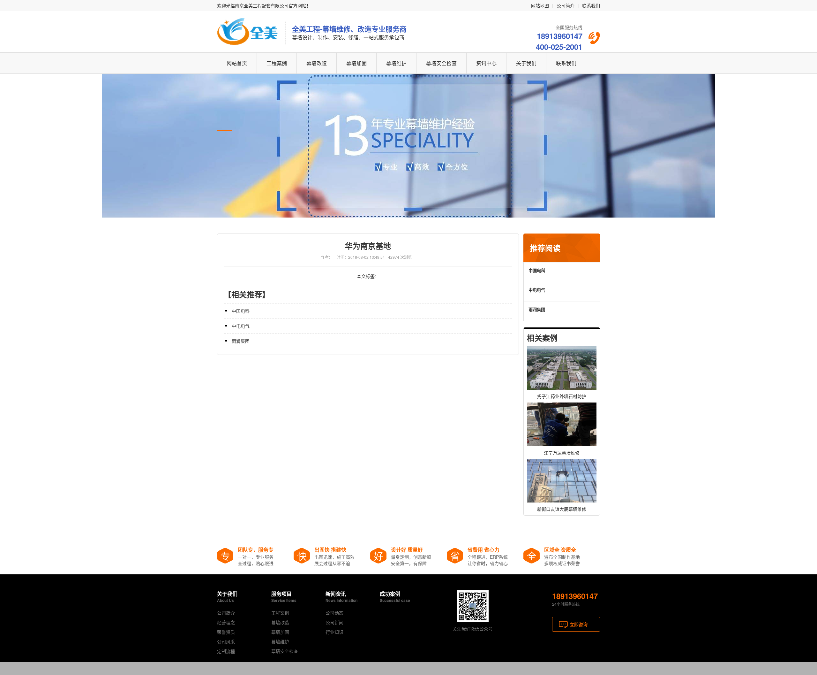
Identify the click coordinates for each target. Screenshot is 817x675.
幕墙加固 (356, 63)
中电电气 (241, 326)
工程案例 (276, 63)
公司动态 (334, 613)
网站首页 (237, 63)
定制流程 (226, 651)
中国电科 (241, 311)
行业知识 (334, 632)
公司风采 (226, 641)
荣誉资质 (226, 632)
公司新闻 (334, 622)
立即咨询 (579, 624)
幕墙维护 (396, 63)
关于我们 (526, 63)
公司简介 (565, 5)
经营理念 (226, 622)
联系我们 (591, 5)
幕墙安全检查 (441, 63)
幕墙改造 (316, 63)
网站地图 (540, 5)
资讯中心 (486, 63)
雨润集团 (241, 341)
